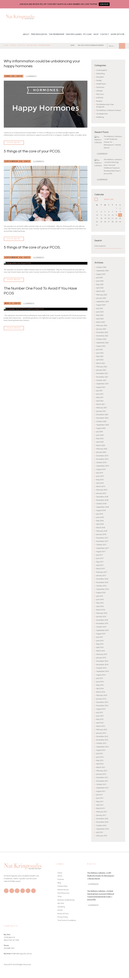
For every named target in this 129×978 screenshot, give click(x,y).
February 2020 (101, 449)
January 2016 (101, 616)
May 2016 (99, 603)
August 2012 (100, 750)
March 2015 (100, 651)
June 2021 (100, 394)
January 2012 (101, 774)
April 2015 (100, 647)
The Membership (56, 34)
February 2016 (101, 613)
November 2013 (102, 705)
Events (60, 910)
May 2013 (99, 719)
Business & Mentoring (66, 900)
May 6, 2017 (12, 303)
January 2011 (101, 815)
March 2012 (100, 767)
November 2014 (102, 664)
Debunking (100, 73)
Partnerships (63, 886)
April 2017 (100, 565)
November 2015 (102, 623)
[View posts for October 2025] (96, 199)
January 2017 (101, 575)
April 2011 (100, 805)
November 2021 (102, 377)
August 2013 (100, 709)
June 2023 (100, 312)
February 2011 (101, 812)
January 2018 (101, 534)
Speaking (61, 906)
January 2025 (101, 298)
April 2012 (100, 764)
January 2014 (101, 699)
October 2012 (101, 743)
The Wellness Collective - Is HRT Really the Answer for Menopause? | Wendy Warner (100, 876)
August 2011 (100, 791)
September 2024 (102, 301)
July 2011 (99, 794)
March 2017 (100, 568)
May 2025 (99, 284)
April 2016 (100, 606)
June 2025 (100, 281)
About (26, 34)
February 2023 (101, 325)
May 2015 (99, 644)
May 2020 (99, 438)
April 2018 (100, 524)
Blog (59, 883)
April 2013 (100, 723)
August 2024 (100, 305)
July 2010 (99, 832)
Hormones (100, 87)
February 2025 (101, 295)
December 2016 (102, 579)
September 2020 (102, 425)
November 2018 (102, 500)
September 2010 (102, 829)
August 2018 (100, 510)
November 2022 (102, 336)
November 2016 (102, 582)
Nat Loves (100, 94)
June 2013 (100, 716)
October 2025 (101, 267)
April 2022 (100, 360)
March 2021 (100, 404)
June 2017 (100, 558)
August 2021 (100, 387)
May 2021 (99, 397)
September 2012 (102, 747)
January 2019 (101, 493)
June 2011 (100, 798)
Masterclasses (74, 34)
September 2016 (102, 589)
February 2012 (101, 771)
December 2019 (102, 456)
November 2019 (102, 459)
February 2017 (101, 572)
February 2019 (101, 490)
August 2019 (100, 469)
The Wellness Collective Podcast (108, 110)
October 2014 (101, 668)
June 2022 (100, 353)
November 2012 (102, 740)
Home (72, 45)
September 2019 (102, 466)
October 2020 (101, 421)
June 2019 (100, 476)
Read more (14, 143)
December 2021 (102, 373)
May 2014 (99, 685)
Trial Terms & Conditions (67, 920)
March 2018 (100, 527)
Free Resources (39, 34)
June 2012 (100, 757)
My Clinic (87, 34)
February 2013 (101, 729)
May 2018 (99, 520)
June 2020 (100, 435)
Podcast (61, 879)
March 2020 (100, 445)
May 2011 (99, 801)
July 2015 (99, 637)
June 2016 (100, 599)
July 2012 (99, 753)
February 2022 (101, 366)
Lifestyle (99, 91)
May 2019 (99, 479)
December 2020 (102, 414)
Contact (104, 34)
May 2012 (99, 760)
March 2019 (100, 486)
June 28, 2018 (14, 76)
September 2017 (102, 548)
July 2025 (99, 277)
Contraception (101, 70)
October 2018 (101, 503)
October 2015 (101, 627)
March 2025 (100, 291)
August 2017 (100, 551)
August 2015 (100, 634)
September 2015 (102, 630)
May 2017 (99, 562)
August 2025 (100, 274)
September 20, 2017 (17, 161)
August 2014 (100, 675)
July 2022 (99, 349)
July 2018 (99, 514)
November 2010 (102, 822)
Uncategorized (101, 114)
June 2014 (100, 681)
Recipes (99, 101)
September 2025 (102, 270)
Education (100, 77)
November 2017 (102, 541)
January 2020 (101, 452)
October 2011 (101, 784)
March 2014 (100, 692)
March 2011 (100, 808)
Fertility (99, 80)
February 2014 (101, 695)
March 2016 (100, 610)
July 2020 (99, 431)
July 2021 (99, 390)
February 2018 (101, 531)
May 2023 (99, 315)
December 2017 (102, 538)
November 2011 (102, 781)
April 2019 (100, 483)
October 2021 (101, 380)
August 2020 (100, 428)
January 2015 (101, 657)
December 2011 (102, 777)
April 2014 (100, 688)
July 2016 (99, 596)
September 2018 (102, 507)
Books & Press (63, 913)
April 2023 (100, 319)
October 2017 (101, 544)
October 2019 (101, 462)
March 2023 (100, 322)
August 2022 (100, 346)
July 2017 (99, 555)
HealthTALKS (101, 84)
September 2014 (102, 671)
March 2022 (100, 363)
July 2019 (99, 473)
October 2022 (101, 339)
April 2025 (100, 288)
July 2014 (99, 678)
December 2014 (102, 661)
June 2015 (100, 640)
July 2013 (99, 712)
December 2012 (102, 736)
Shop (96, 34)
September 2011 (102, 788)
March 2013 (100, 726)
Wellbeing (100, 117)
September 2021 (102, 383)
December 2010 (102, 818)
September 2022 (102, 342)
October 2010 (101, 825)
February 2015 (101, 654)
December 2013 (102, 702)
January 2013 (101, 733)
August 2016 (100, 592)
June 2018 (100, 517)
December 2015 (102, 620)
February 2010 (101, 835)
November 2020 (102, 418)
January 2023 (101, 329)
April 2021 (100, 401)
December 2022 (102, 332)
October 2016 (101, 586)
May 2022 (99, 356)
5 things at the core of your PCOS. (32, 151)
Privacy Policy (63, 917)
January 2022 (101, 370)
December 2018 (102, 497)
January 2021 (101, 411)
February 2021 (101, 407)
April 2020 (100, 442)
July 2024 (99, 308)
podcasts (99, 97)
